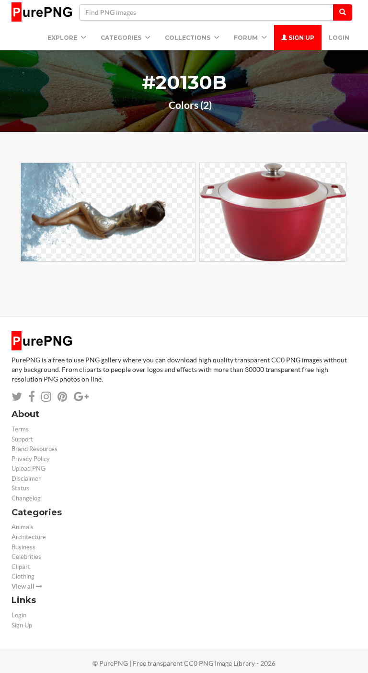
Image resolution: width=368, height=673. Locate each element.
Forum (246, 37)
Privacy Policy (31, 459)
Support (22, 439)
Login (339, 37)
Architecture (29, 537)
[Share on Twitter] (17, 396)
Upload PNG (29, 468)
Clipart (21, 566)
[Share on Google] (81, 396)
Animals (23, 527)
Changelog (26, 498)
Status (20, 488)
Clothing (23, 576)
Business (23, 547)
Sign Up (300, 37)
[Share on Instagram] (46, 396)
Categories (122, 37)
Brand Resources (35, 449)
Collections (188, 37)
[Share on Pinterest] (63, 396)
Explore (63, 37)
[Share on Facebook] (31, 396)
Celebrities (26, 556)
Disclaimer (26, 478)
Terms (20, 429)
